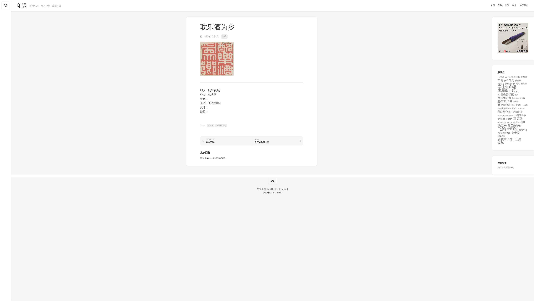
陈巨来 (502, 125)
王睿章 (518, 105)
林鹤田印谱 (504, 104)
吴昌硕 (518, 80)
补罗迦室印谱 (516, 112)
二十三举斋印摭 (512, 77)
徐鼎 (516, 95)
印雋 (500, 80)
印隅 (22, 6)
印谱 (507, 5)
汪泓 (513, 105)
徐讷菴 (210, 125)
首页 (493, 5)
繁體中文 (510, 167)
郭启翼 (517, 118)
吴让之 (501, 83)
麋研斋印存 (504, 132)
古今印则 (509, 80)
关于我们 (524, 5)
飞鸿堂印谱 (221, 125)
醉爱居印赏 (502, 122)
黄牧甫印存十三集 (509, 139)
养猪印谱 (524, 77)
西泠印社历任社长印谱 (505, 115)
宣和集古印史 (508, 90)
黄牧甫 (501, 136)
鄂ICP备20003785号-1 (273, 192)
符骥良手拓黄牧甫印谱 (507, 108)
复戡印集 (524, 84)
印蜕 (500, 5)
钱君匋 (516, 122)
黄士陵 (515, 132)
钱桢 (522, 122)
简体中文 (502, 167)
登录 (223, 158)
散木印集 (515, 98)
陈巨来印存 (515, 125)
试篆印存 (520, 115)
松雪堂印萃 (505, 101)
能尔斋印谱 (504, 111)
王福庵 (525, 105)
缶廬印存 (521, 109)
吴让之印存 (510, 83)
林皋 (516, 101)
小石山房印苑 (506, 94)
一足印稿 (501, 77)
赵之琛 (501, 118)
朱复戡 (522, 98)
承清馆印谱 (504, 97)
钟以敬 (509, 122)
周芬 (518, 84)
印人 (514, 5)
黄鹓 (501, 143)
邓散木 (509, 119)
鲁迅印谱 (523, 130)
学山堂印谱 (507, 87)
